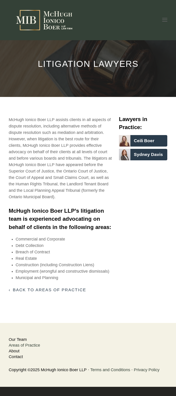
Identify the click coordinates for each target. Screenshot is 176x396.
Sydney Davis (148, 154)
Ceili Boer (144, 140)
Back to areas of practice (49, 290)
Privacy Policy (147, 370)
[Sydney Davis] (124, 157)
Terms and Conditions (110, 370)
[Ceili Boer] (124, 143)
